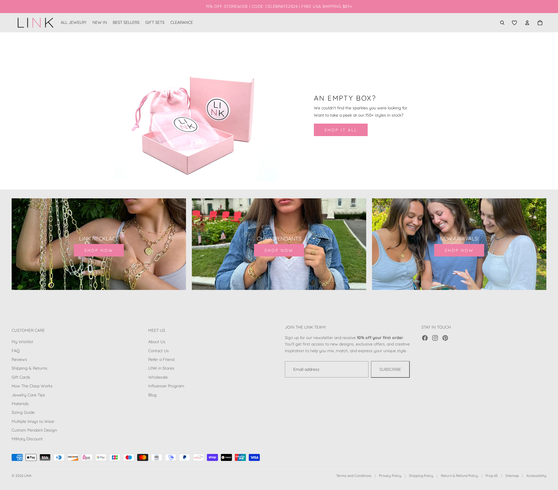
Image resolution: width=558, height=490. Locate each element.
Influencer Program (166, 386)
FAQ (16, 350)
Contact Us (158, 350)
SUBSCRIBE (390, 369)
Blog (152, 394)
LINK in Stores (161, 368)
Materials (20, 403)
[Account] (527, 22)
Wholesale (158, 377)
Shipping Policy (421, 475)
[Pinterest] (445, 337)
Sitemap (512, 475)
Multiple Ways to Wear (33, 421)
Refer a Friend (161, 359)
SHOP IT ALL (340, 130)
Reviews (19, 359)
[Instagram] (435, 337)
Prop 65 (492, 475)
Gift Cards (21, 377)
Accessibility (536, 475)
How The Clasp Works (32, 386)
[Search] (502, 22)
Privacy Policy (390, 475)
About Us (156, 341)
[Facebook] (424, 337)
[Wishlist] (514, 22)
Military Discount (27, 438)
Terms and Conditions (353, 475)
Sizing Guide (23, 412)
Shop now (98, 250)
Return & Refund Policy (459, 475)
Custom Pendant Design (34, 430)
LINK (28, 475)
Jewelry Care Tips (28, 394)
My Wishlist (22, 341)
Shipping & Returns (29, 368)
